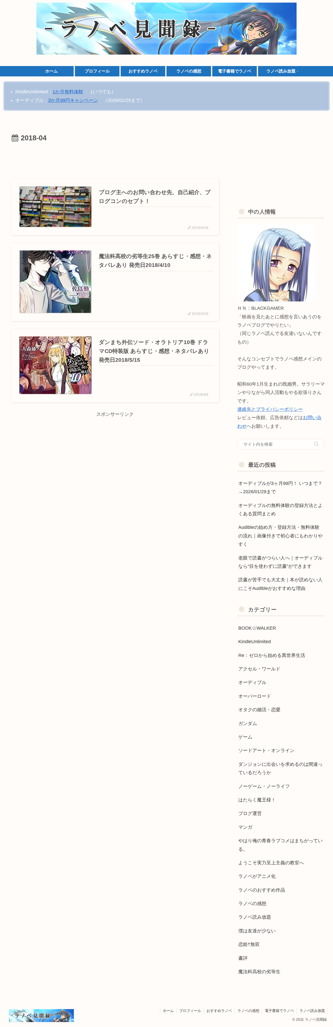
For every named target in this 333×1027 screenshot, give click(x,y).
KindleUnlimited (254, 641)
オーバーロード (254, 696)
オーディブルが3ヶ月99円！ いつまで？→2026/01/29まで (280, 487)
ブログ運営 (250, 813)
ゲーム (245, 737)
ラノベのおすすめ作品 (261, 889)
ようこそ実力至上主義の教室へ (271, 862)
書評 (243, 957)
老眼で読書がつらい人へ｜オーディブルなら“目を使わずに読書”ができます (280, 562)
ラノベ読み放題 (254, 917)
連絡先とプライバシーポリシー (270, 409)
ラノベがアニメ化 (257, 876)
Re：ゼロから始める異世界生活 (271, 655)
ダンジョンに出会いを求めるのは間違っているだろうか (280, 768)
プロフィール (190, 1011)
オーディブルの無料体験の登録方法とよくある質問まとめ (280, 509)
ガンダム (247, 723)
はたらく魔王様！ (257, 799)
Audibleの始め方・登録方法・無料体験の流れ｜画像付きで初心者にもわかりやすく (280, 536)
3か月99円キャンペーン (73, 100)
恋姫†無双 (249, 944)
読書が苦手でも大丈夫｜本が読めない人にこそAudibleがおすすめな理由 (280, 584)
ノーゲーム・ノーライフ (264, 786)
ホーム (168, 1011)
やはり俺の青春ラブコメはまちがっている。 (280, 845)
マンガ (245, 827)
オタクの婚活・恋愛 (259, 709)
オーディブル (252, 682)
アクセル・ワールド (259, 669)
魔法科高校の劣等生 (259, 971)
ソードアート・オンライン (266, 750)
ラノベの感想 (252, 903)
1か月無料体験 (68, 91)
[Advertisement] (115, 158)
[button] (316, 444)
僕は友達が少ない (257, 930)
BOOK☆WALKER (257, 628)
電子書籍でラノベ (279, 1011)
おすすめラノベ (219, 1011)
